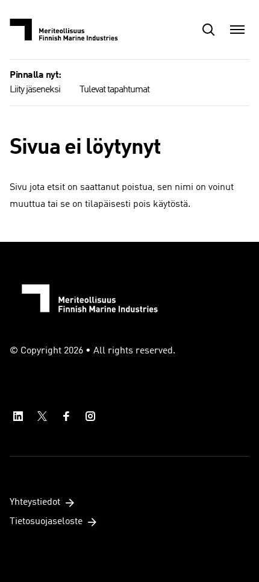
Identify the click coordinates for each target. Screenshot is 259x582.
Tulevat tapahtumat (114, 90)
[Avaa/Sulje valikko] (237, 29)
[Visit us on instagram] (90, 416)
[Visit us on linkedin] (18, 416)
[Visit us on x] (42, 416)
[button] (208, 29)
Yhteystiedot (35, 502)
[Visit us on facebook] (66, 416)
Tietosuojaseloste (46, 522)
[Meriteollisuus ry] (70, 29)
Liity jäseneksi (35, 90)
